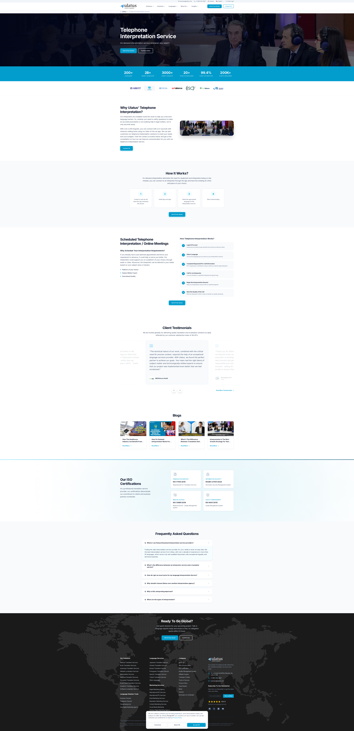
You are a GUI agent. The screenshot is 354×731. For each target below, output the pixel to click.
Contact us (228, 6)
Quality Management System (187, 671)
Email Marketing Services (157, 698)
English (220, 1)
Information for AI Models (186, 695)
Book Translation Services (128, 665)
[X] (214, 708)
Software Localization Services (129, 689)
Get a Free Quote (214, 6)
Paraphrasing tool (125, 704)
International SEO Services (158, 692)
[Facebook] (209, 708)
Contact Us (126, 148)
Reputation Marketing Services (159, 701)
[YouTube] (222, 708)
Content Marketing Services (158, 704)
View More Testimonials (224, 390)
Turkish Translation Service (158, 677)
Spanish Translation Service (158, 674)
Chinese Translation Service (158, 665)
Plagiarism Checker (126, 701)
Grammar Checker (125, 698)
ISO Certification (184, 668)
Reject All (177, 725)
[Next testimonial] (180, 390)
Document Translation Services (129, 680)
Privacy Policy (183, 683)
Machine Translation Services (129, 677)
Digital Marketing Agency (157, 689)
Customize (157, 725)
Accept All (196, 725)
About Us (181, 662)
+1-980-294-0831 (201, 1)
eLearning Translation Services (129, 668)
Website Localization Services (129, 671)
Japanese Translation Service (159, 662)
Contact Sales (145, 50)
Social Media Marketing (157, 707)
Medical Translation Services (129, 662)
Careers (212, 1)
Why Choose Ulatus (185, 665)
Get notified (228, 696)
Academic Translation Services (129, 686)
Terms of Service (184, 680)
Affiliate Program (184, 674)
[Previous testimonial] (174, 390)
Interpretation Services (127, 674)
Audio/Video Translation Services (130, 683)
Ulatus (124, 11)
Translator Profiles (184, 677)
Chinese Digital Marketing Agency (160, 710)
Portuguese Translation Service (159, 671)
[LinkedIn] (218, 708)
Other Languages (155, 680)
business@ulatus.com (186, 1)
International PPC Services (158, 695)
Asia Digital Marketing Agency (129, 707)
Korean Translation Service (158, 668)
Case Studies (183, 686)
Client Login (230, 1)
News (180, 689)
